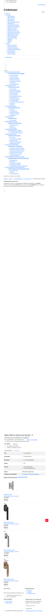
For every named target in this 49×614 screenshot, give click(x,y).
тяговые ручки (9, 116)
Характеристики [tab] (8, 450)
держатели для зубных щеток (17, 151)
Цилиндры (12, 161)
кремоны (12, 109)
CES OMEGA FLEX (14, 170)
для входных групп (11, 85)
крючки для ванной (14, 155)
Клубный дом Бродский (13, 48)
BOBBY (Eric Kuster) (12, 29)
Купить (6, 499)
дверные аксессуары (11, 134)
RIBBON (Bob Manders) (13, 35)
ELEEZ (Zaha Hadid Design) (14, 22)
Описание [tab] (16, 450)
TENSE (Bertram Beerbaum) (14, 26)
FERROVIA (10, 39)
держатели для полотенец (16, 152)
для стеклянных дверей (15, 139)
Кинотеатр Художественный (14, 49)
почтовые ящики (14, 100)
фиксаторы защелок (15, 78)
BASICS (9, 42)
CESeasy (12, 172)
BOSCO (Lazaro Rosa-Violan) (14, 32)
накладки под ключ (14, 79)
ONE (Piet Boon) (11, 16)
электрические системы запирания (15, 167)
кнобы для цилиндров (15, 91)
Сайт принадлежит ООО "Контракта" (34, 610)
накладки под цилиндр (15, 81)
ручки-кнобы (13, 88)
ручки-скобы (13, 120)
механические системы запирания (15, 156)
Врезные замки (13, 160)
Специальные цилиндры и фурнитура (19, 166)
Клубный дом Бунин (12, 46)
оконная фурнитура (11, 106)
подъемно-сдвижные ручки (16, 132)
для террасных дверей (11, 129)
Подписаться (29, 608)
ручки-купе (12, 137)
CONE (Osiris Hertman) (13, 27)
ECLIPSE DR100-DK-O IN (11, 550)
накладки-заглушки (14, 84)
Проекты (8, 43)
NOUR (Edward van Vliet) (13, 30)
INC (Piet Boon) (11, 19)
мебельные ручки (14, 125)
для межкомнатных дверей (13, 72)
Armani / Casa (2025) (12, 45)
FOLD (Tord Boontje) (12, 36)
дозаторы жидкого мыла (16, 153)
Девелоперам (9, 602)
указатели (12, 103)
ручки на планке (14, 76)
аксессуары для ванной (12, 144)
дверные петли (13, 140)
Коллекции (8, 14)
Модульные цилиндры (15, 163)
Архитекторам (9, 601)
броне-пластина (14, 94)
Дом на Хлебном (11, 52)
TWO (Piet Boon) (11, 17)
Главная (5, 178)
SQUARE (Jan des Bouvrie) (13, 33)
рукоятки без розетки (15, 90)
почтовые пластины (15, 99)
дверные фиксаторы (15, 143)
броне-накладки (14, 93)
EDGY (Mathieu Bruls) (12, 38)
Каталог (10, 178)
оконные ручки (13, 111)
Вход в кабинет (41, 4)
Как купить (29, 590)
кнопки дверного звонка (16, 96)
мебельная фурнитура (11, 121)
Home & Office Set (14, 173)
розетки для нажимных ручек (17, 101)
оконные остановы (14, 114)
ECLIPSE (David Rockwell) (13, 25)
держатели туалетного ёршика (17, 149)
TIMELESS (10, 40)
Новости (8, 13)
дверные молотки (14, 97)
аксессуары (12, 82)
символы (12, 104)
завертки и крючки (14, 112)
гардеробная (13, 127)
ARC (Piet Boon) (11, 20)
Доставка (29, 592)
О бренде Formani (31, 593)
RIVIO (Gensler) (11, 23)
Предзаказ (15, 444)
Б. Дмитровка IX (11, 51)
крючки (12, 126)
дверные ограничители (15, 141)
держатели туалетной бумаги (17, 148)
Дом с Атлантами (12, 53)
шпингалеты (13, 115)
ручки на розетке (14, 75)
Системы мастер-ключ (15, 164)
